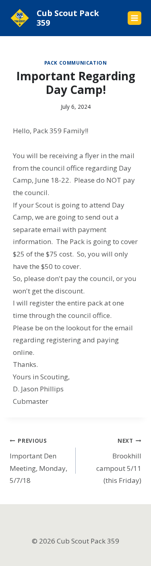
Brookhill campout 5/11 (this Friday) (118, 461)
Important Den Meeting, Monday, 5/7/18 (38, 461)
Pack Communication (75, 62)
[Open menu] (134, 18)
